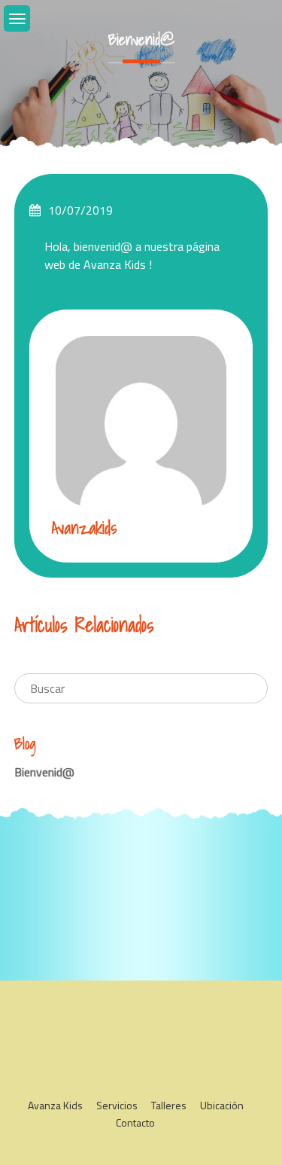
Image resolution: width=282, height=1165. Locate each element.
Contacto (135, 1122)
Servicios (117, 1105)
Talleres (168, 1105)
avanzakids (84, 527)
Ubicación (222, 1105)
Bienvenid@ (44, 772)
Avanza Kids (55, 1105)
